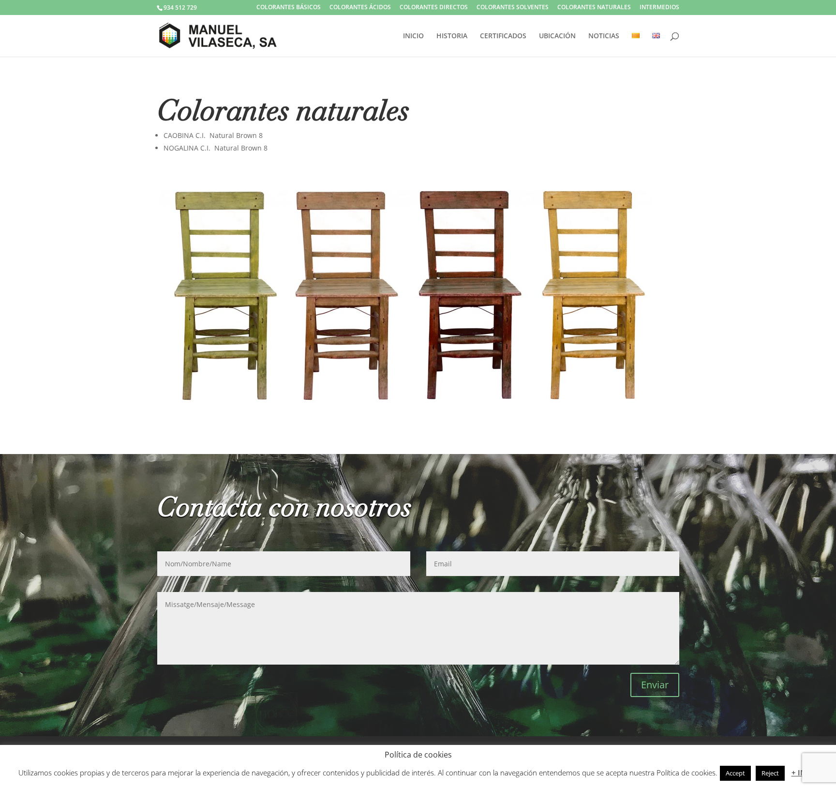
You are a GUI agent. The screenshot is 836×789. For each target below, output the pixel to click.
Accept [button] (735, 773)
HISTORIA (451, 36)
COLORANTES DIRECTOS (434, 7)
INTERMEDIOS (659, 7)
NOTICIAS (603, 36)
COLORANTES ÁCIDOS (360, 7)
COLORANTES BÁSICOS (288, 7)
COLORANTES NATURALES (594, 7)
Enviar (655, 684)
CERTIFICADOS (503, 36)
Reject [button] (770, 773)
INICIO (413, 36)
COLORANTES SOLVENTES (513, 7)
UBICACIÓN (557, 36)
